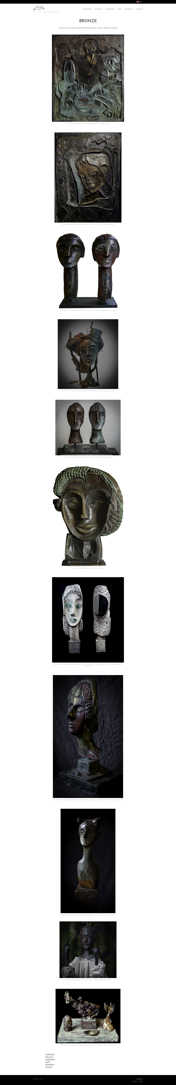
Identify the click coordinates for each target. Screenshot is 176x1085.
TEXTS (47, 1062)
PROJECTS (49, 1057)
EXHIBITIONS (50, 1059)
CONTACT (49, 1067)
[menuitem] (88, 9)
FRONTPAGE (50, 1054)
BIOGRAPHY (49, 1065)
